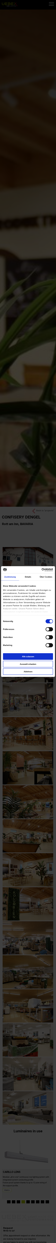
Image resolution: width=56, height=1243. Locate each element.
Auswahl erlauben (28, 664)
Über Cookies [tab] (46, 577)
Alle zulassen (28, 656)
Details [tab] (28, 577)
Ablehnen (28, 671)
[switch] (49, 629)
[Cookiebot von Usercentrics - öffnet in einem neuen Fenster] (41, 569)
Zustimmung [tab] (10, 577)
